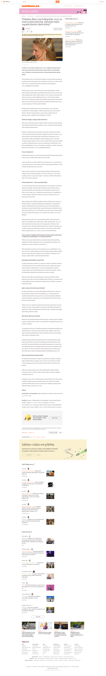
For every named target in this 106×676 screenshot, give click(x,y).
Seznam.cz (102, 1)
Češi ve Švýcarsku (67, 650)
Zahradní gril (70, 658)
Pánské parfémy (77, 660)
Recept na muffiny (56, 647)
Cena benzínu (60, 656)
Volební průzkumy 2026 (26, 647)
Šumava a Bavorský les (68, 649)
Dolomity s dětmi (67, 653)
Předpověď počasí (46, 656)
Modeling (43, 436)
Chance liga (45, 645)
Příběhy (24, 520)
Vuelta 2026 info (35, 645)
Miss (31, 436)
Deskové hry (61, 660)
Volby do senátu (25, 652)
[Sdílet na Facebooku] (60, 432)
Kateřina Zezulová (26, 605)
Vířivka (75, 658)
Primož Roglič (34, 652)
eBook (24, 31)
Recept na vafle (56, 652)
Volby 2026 (24, 645)
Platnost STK (76, 653)
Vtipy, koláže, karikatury (29, 563)
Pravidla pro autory (67, 666)
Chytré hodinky (71, 660)
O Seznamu (34, 666)
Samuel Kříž (25, 560)
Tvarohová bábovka (56, 650)
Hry (23, 585)
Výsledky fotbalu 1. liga (47, 647)
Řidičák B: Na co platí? (78, 650)
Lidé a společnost (70, 40)
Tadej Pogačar (35, 650)
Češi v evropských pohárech (68, 656)
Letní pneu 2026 (77, 645)
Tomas (23, 582)
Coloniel (28, 28)
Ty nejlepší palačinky (57, 645)
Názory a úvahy (26, 574)
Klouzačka (56, 658)
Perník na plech (56, 653)
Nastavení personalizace (53, 668)
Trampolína (47, 658)
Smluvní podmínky (42, 666)
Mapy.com (41, 656)
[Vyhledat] (58, 1)
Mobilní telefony (36, 660)
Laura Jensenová (26, 594)
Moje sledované (68, 5)
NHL (44, 653)
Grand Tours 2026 (35, 653)
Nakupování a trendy (71, 23)
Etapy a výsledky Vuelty (36, 647)
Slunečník (52, 658)
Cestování (25, 596)
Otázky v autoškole (77, 652)
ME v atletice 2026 (46, 650)
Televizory (65, 660)
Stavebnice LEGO (43, 660)
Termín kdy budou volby (26, 650)
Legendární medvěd (27, 571)
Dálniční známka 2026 (78, 647)
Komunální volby (25, 653)
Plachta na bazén (41, 658)
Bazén (36, 658)
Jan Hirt (33, 649)
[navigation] (1, 2)
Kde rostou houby (54, 656)
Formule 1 (44, 652)
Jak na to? (38, 454)
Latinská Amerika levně (68, 652)
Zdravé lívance (56, 649)
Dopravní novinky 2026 (78, 649)
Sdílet (29, 31)
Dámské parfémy (50, 660)
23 (32, 31)
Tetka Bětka (25, 536)
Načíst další (38, 616)
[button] (42, 49)
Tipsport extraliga (46, 649)
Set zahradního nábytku (63, 658)
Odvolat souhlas (75, 666)
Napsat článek (54, 417)
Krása (34, 436)
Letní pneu (56, 660)
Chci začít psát (80, 5)
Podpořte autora (52, 432)
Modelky (38, 436)
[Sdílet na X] (62, 432)
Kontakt (53, 666)
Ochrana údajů (59, 666)
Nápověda (48, 666)
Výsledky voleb (24, 649)
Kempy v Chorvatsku (67, 645)
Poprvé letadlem (67, 647)
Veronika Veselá (26, 549)
